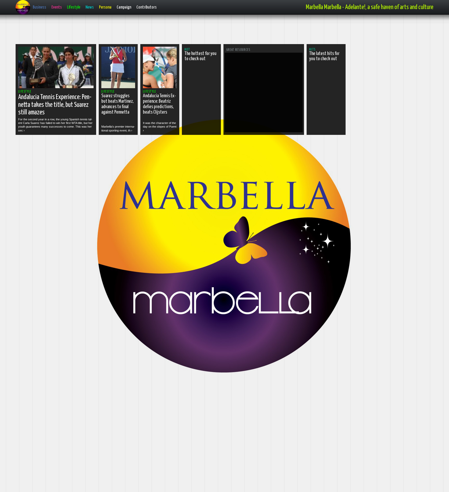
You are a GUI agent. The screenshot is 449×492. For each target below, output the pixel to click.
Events (56, 7)
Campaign (124, 7)
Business (39, 7)
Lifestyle (73, 7)
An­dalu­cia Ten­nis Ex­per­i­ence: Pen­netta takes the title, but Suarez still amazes (54, 105)
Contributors (146, 7)
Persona (105, 7)
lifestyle (25, 91)
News (89, 7)
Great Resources (238, 50)
